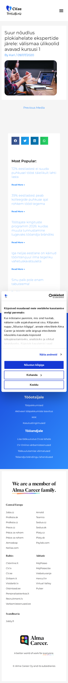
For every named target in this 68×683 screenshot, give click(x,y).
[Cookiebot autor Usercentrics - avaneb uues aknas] (49, 296)
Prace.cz (10, 527)
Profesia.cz (12, 522)
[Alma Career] (34, 640)
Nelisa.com (12, 547)
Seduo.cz (41, 522)
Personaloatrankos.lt (17, 593)
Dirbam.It (11, 578)
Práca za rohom (15, 532)
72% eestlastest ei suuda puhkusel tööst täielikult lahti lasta (34, 173)
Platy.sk (40, 537)
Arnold (40, 512)
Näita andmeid (48, 354)
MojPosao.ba (43, 568)
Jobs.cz (10, 512)
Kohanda (32, 374)
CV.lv (9, 568)
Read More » (18, 184)
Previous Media (34, 107)
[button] (61, 10)
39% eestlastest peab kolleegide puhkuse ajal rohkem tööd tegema (30, 200)
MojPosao (41, 563)
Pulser (39, 588)
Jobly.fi (10, 621)
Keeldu (34, 384)
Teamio (40, 517)
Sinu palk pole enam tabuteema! (27, 282)
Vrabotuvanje (43, 573)
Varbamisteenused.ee (18, 603)
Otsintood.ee (13, 588)
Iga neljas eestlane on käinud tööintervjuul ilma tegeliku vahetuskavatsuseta (34, 257)
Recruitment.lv (14, 598)
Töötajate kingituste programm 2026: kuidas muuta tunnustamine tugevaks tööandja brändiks (33, 228)
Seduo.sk (41, 527)
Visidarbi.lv (12, 583)
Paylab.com (43, 542)
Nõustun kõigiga (34, 364)
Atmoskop (12, 542)
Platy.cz (40, 532)
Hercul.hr (41, 578)
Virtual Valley (43, 583)
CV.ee (9, 573)
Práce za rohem (15, 537)
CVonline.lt (12, 563)
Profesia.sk (12, 517)
